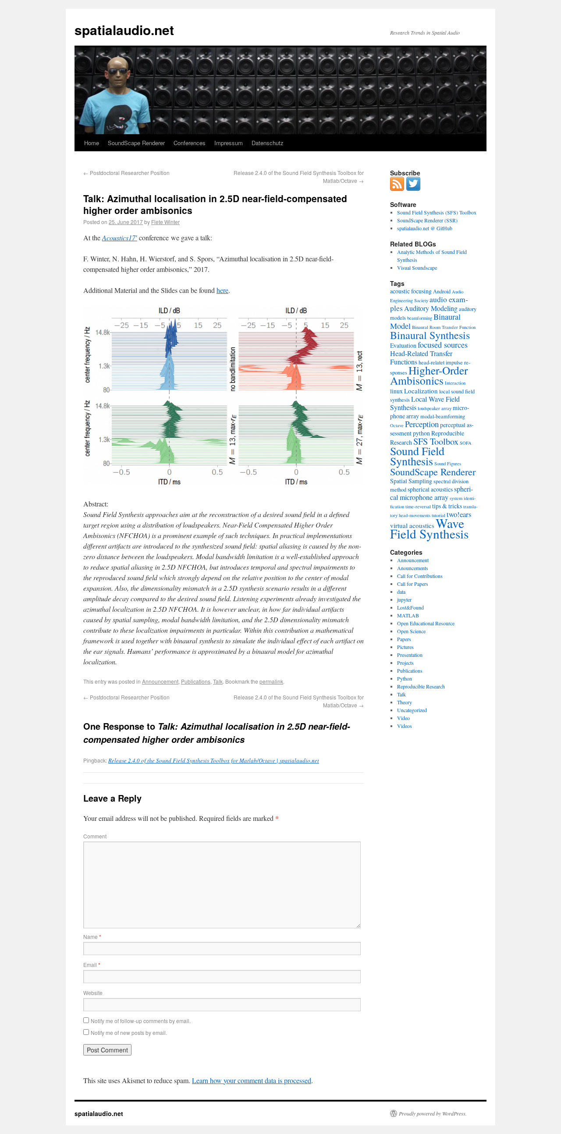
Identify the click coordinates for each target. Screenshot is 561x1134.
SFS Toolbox (435, 441)
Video (403, 717)
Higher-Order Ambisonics (429, 375)
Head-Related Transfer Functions (421, 358)
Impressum (228, 143)
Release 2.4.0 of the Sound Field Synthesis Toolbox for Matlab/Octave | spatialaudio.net (213, 760)
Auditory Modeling (431, 308)
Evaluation (403, 345)
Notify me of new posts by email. (129, 1032)
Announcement (160, 681)
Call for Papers (412, 583)
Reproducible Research (421, 686)
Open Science (411, 631)
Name (92, 936)
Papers (404, 638)
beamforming (419, 318)
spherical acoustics (430, 489)
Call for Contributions (420, 575)
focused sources (443, 344)
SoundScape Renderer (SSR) (427, 220)
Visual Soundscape (417, 267)
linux (396, 391)
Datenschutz (268, 143)
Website (93, 992)
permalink (271, 681)
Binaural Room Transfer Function (444, 327)
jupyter (404, 599)
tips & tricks (447, 506)
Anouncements (412, 567)
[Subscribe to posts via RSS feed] (397, 188)
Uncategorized (412, 709)
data (401, 591)
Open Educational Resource (425, 623)
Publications (195, 681)
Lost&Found (410, 607)
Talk (218, 681)
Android (442, 291)
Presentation (410, 654)
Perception (422, 423)
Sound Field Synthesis (417, 455)
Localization (421, 390)
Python (404, 678)
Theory (404, 702)
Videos (404, 725)
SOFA (466, 443)
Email (91, 964)
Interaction (455, 383)
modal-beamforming (442, 416)
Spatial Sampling (411, 481)
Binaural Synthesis (430, 335)
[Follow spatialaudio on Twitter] (413, 188)
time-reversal (418, 506)
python (421, 433)
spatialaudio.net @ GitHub (424, 228)
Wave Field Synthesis (429, 528)
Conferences (190, 143)
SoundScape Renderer (136, 143)
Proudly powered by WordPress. (433, 1113)
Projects (405, 662)
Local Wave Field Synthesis (425, 403)
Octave (397, 425)
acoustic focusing (411, 291)
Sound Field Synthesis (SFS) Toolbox (436, 212)
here (222, 290)
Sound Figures (447, 463)
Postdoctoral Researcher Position (126, 172)
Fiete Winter (165, 221)
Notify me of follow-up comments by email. (141, 1020)
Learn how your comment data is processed (251, 1080)
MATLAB (408, 615)
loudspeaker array (434, 408)
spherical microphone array (431, 493)
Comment (95, 836)
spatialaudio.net (124, 29)
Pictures (405, 646)
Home (91, 143)
